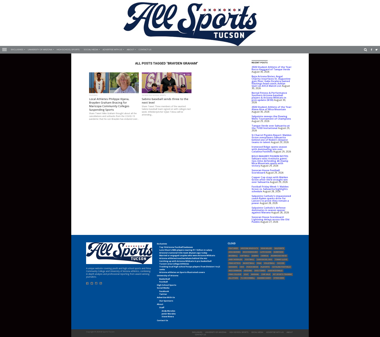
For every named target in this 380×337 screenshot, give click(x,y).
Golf (246, 274)
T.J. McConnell (248, 278)
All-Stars (233, 278)
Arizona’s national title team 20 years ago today (183, 252)
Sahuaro (233, 267)
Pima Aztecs (234, 263)
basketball (248, 263)
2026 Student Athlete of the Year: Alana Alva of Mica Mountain (272, 108)
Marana (255, 274)
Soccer (280, 263)
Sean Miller (266, 248)
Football (163, 281)
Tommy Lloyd (281, 259)
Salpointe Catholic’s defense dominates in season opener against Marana (269, 210)
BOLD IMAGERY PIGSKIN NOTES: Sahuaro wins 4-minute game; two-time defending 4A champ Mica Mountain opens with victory (270, 161)
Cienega (264, 256)
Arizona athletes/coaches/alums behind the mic (183, 258)
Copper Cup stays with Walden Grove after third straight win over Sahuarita (270, 180)
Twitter (163, 294)
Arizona (248, 271)
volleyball (269, 263)
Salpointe (279, 248)
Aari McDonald (275, 271)
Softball (244, 256)
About (130, 49)
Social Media (91, 49)
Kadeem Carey (264, 278)
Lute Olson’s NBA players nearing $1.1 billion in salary (185, 250)
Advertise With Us (112, 49)
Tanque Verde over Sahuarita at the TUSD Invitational (271, 127)
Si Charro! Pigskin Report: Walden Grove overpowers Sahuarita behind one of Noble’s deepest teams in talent (271, 138)
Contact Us (144, 49)
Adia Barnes (234, 252)
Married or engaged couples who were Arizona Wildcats (187, 255)
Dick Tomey (260, 271)
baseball (233, 256)
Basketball (164, 279)
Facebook (164, 291)
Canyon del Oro (264, 259)
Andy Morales (168, 311)
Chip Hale (265, 274)
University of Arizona (40, 49)
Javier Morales (169, 313)
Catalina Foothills (281, 267)
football (249, 259)
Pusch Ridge (252, 267)
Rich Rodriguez (250, 252)
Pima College (235, 274)
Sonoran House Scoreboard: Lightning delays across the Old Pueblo (270, 219)
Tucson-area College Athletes (174, 263)
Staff (161, 307)
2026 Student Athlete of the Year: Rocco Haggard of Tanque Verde (272, 68)
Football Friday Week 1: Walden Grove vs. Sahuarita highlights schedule (270, 189)
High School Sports (68, 49)
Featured (233, 248)
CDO (242, 267)
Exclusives (17, 49)
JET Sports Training (282, 274)
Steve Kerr (279, 278)
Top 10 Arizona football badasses (176, 247)
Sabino (255, 256)
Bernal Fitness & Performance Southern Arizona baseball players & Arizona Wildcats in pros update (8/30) (269, 96)
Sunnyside (278, 252)
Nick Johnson (235, 271)
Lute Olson (265, 252)
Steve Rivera (168, 316)
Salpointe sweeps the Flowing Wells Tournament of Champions (271, 117)
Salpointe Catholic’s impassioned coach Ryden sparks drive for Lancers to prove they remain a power (271, 199)
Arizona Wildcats (249, 248)
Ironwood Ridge (279, 256)
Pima (259, 263)
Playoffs (265, 267)
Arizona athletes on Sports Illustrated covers (182, 272)
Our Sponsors (166, 300)
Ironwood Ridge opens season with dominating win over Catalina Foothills (269, 149)
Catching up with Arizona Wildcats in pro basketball (185, 261)
